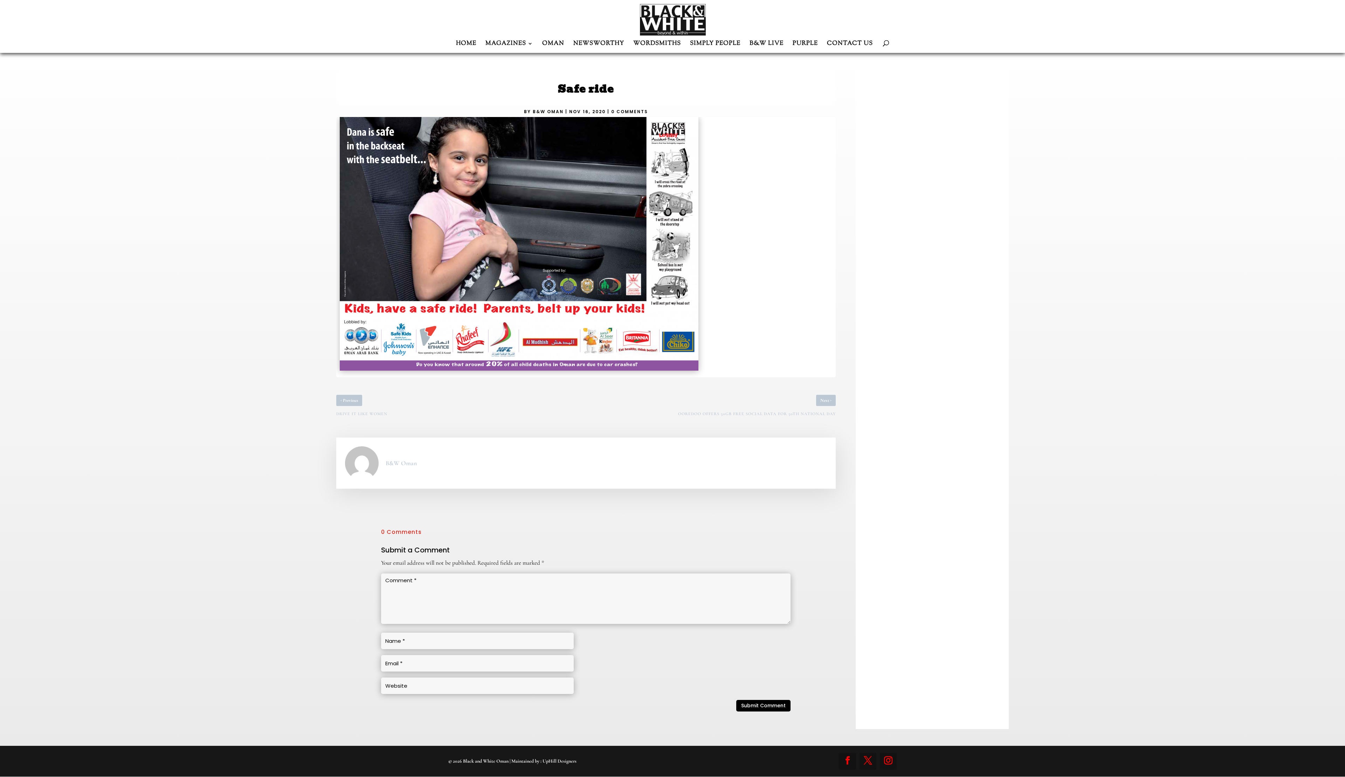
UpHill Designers (560, 761)
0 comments (629, 112)
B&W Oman (548, 112)
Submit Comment (763, 705)
